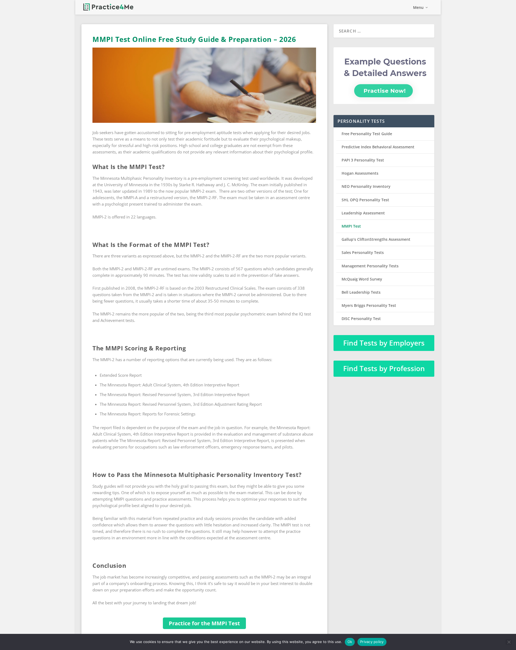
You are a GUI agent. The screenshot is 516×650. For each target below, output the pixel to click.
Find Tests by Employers (384, 343)
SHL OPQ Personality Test (365, 199)
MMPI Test (351, 226)
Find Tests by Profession (384, 368)
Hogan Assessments (360, 173)
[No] (509, 642)
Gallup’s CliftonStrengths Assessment (376, 239)
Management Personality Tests (370, 265)
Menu (418, 7)
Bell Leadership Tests (361, 292)
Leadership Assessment (363, 213)
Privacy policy (372, 642)
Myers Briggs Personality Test (369, 305)
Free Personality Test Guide (367, 133)
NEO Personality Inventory (366, 186)
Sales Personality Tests (363, 252)
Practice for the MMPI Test (204, 623)
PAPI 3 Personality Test (363, 160)
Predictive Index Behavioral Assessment (378, 146)
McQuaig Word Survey (362, 279)
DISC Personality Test (361, 318)
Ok (349, 642)
